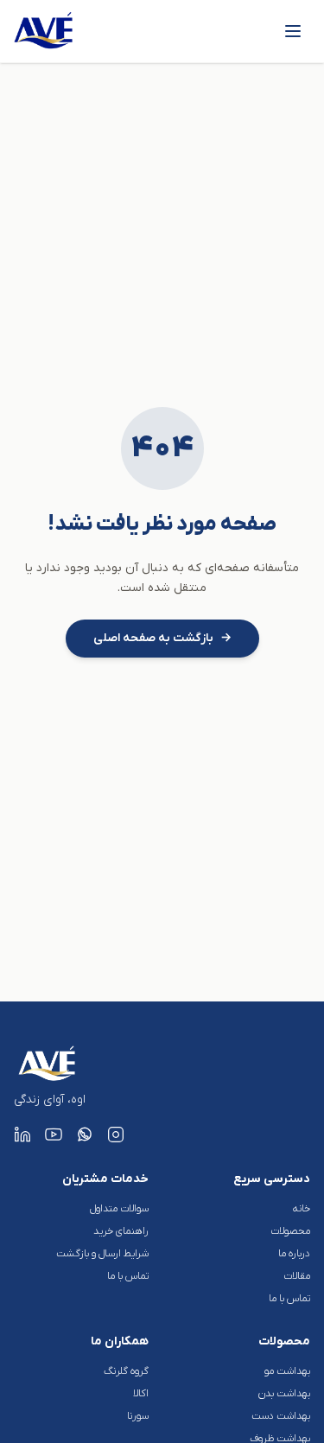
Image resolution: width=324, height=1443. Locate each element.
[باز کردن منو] (293, 31)
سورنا (138, 1416)
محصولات (290, 1231)
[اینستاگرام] (115, 1134)
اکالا (141, 1394)
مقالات (296, 1276)
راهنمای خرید (121, 1231)
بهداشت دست (280, 1416)
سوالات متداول (119, 1209)
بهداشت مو (287, 1371)
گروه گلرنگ (126, 1371)
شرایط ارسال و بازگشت (102, 1254)
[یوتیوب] (53, 1134)
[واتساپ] (84, 1134)
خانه (301, 1209)
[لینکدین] (22, 1134)
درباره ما (294, 1254)
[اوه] (44, 31)
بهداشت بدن (284, 1394)
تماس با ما (289, 1299)
